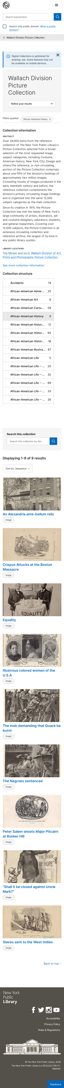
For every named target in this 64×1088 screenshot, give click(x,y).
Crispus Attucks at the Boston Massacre (27, 567)
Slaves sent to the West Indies (28, 942)
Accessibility (53, 1018)
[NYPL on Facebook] (33, 1010)
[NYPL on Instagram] (49, 1010)
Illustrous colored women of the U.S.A (29, 672)
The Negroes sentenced (23, 781)
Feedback (55, 1084)
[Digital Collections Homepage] (6, 5)
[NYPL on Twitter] (41, 1010)
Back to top (51, 963)
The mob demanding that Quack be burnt (32, 728)
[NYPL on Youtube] (56, 1010)
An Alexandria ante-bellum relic (28, 514)
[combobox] (28, 17)
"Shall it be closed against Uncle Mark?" (29, 889)
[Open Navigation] (56, 5)
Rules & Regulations (49, 1029)
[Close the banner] (58, 55)
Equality (9, 620)
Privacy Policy (52, 1024)
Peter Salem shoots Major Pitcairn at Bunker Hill (30, 833)
